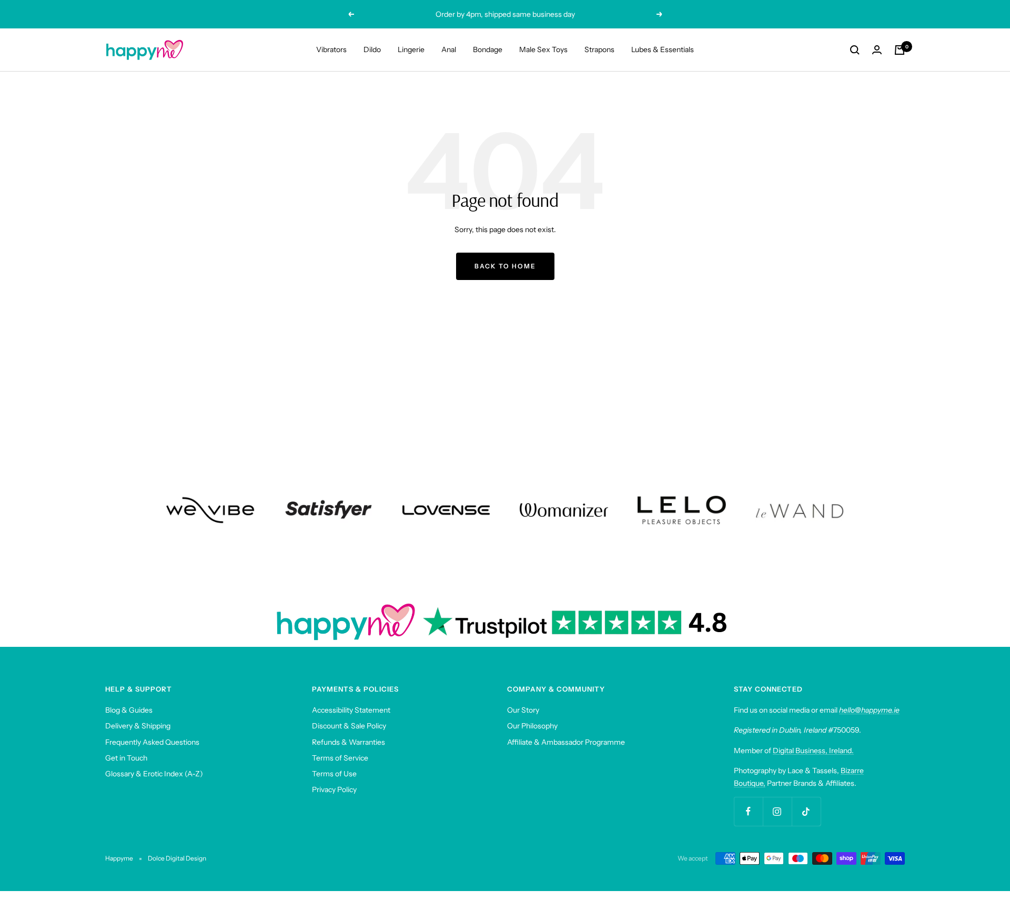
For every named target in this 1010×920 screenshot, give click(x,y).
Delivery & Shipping (137, 726)
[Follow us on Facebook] (748, 811)
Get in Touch (126, 758)
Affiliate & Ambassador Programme (566, 742)
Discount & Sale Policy (349, 726)
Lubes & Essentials (662, 49)
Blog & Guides (129, 710)
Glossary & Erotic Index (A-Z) (154, 773)
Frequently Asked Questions (152, 742)
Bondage (487, 49)
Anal (448, 49)
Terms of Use (334, 773)
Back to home (505, 266)
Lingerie (411, 49)
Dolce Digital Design (177, 858)
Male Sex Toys (543, 49)
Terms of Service (340, 758)
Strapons (599, 49)
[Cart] (899, 50)
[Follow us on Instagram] (777, 811)
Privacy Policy (334, 789)
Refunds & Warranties (348, 742)
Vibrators (331, 49)
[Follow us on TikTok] (806, 811)
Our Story (523, 710)
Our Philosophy (532, 726)
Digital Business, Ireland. (813, 750)
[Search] (855, 50)
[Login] (877, 49)
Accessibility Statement (351, 710)
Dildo (372, 49)
